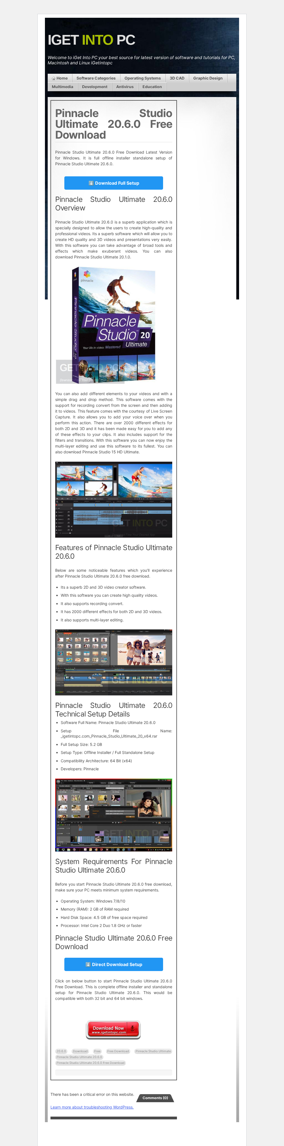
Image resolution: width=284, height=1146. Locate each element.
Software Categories (96, 78)
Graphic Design (208, 78)
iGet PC (91, 40)
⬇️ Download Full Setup (113, 183)
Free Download (118, 1051)
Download (80, 1051)
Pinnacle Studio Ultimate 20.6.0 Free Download (91, 1063)
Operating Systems (143, 78)
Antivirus (125, 86)
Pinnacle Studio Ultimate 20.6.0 (79, 1057)
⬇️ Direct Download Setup (113, 964)
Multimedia (62, 86)
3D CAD (177, 78)
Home (62, 78)
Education (152, 86)
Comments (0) (155, 1098)
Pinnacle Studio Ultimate (153, 1051)
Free (97, 1051)
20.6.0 (61, 1051)
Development (94, 86)
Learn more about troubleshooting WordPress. (92, 1107)
